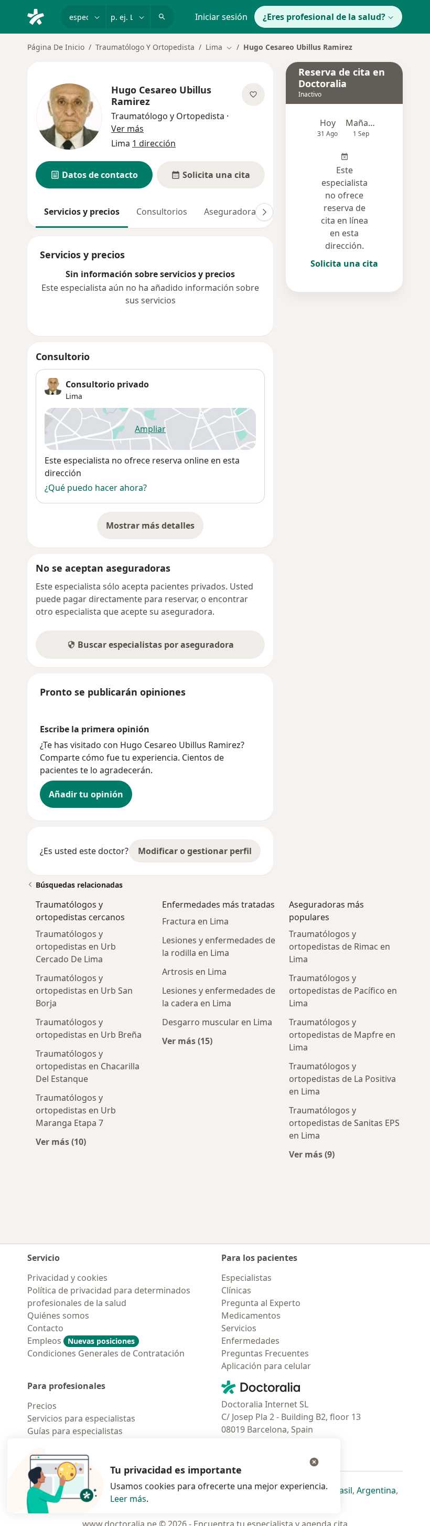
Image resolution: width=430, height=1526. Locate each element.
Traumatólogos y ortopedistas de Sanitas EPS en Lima (344, 1122)
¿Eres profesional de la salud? (324, 17)
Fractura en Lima (195, 921)
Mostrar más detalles (154, 529)
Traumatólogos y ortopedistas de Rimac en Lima (339, 946)
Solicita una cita (344, 263)
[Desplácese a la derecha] (264, 212)
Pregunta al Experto (260, 1303)
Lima (74, 396)
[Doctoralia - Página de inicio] (39, 16)
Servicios (238, 1328)
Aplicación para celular (266, 1366)
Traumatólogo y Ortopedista (167, 116)
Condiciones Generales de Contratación (106, 1353)
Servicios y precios (82, 211)
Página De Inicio (55, 47)
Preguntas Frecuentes (265, 1353)
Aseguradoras (232, 211)
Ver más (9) (312, 1154)
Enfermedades (250, 1340)
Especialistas (246, 1277)
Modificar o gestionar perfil (195, 851)
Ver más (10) (61, 1141)
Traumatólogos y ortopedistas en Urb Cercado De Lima (76, 946)
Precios (42, 1406)
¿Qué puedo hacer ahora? (96, 487)
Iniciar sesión (221, 17)
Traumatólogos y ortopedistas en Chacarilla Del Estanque (87, 1066)
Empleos (81, 1340)
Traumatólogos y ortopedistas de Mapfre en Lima (342, 1034)
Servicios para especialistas (81, 1418)
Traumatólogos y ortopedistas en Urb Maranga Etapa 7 (76, 1110)
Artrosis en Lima (194, 971)
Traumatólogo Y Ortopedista (145, 47)
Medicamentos (251, 1315)
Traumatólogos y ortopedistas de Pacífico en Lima (343, 990)
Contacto (45, 1328)
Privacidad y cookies (67, 1277)
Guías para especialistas (75, 1431)
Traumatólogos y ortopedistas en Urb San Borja (84, 990)
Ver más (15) (187, 1041)
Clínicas (236, 1290)
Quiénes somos (58, 1315)
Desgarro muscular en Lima (217, 1022)
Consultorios (161, 211)
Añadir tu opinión (86, 794)
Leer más (128, 1498)
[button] (94, 174)
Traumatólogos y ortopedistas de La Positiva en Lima (342, 1078)
